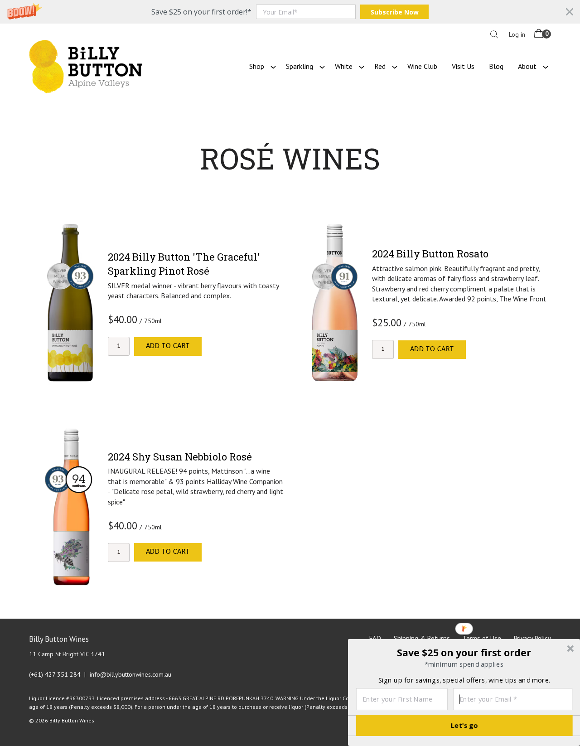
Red (380, 66)
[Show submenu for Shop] (273, 66)
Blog (496, 66)
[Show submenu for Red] (394, 66)
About (527, 66)
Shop (256, 66)
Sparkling (299, 66)
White (344, 66)
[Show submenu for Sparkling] (322, 66)
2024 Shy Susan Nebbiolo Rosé (180, 456)
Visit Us (463, 66)
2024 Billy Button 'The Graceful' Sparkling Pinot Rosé (184, 263)
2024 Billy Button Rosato (430, 253)
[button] (290, 12)
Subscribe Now (395, 12)
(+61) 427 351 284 (55, 674)
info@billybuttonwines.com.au (130, 674)
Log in (517, 34)
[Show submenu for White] (361, 66)
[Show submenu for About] (545, 66)
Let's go (464, 725)
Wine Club (422, 66)
